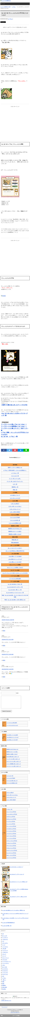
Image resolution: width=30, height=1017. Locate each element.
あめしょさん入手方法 (11, 855)
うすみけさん (5, 939)
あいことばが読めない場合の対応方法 (15, 550)
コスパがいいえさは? (15, 498)
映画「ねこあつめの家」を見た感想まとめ (15, 599)
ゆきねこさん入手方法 (11, 819)
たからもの (4, 959)
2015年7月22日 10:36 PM (8, 619)
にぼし (3, 965)
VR (3, 933)
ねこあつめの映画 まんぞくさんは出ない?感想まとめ (13, 910)
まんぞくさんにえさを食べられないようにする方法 (15, 573)
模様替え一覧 (15, 487)
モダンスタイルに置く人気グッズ (14, 761)
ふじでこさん (5, 972)
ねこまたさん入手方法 (11, 852)
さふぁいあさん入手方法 (12, 814)
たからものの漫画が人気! (15, 523)
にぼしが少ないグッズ (15, 509)
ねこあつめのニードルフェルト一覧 (15, 592)
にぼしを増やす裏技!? (15, 512)
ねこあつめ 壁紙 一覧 (6, 925)
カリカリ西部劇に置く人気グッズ (14, 763)
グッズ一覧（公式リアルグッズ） (15, 481)
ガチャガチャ (5, 943)
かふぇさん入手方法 (11, 823)
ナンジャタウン (5, 963)
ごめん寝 (4, 948)
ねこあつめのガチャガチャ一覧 (15, 587)
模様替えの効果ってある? (15, 534)
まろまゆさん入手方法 (11, 828)
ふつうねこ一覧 (15, 473)
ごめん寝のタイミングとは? (15, 559)
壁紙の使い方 (15, 539)
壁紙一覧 (15, 489)
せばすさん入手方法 (11, 816)
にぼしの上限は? (15, 503)
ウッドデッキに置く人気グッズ (13, 759)
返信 (4, 630)
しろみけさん (5, 952)
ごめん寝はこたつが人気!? (15, 562)
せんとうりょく (5, 957)
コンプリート (5, 950)
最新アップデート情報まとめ (15, 467)
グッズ (3, 944)
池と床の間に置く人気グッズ (13, 756)
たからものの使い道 (15, 520)
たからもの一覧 (15, 475)
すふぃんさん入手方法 (11, 826)
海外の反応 (4, 987)
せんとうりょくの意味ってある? (15, 567)
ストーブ (4, 955)
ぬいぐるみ (4, 966)
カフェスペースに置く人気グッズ (14, 766)
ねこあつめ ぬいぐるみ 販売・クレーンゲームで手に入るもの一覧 (15, 918)
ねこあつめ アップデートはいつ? (17, 874)
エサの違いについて (15, 495)
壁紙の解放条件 (15, 542)
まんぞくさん (5, 974)
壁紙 (3, 981)
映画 (3, 983)
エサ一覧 (15, 484)
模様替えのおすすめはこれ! (15, 528)
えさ (3, 941)
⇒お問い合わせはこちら (6, 1000)
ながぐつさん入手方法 (11, 835)
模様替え (4, 985)
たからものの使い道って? (12, 780)
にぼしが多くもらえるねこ (15, 506)
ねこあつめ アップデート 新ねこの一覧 (18, 896)
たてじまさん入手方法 (11, 831)
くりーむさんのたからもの (12, 725)
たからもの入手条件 (15, 517)
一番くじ (4, 979)
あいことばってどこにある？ (15, 548)
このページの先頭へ (16, 1015)
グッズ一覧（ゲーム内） (15, 478)
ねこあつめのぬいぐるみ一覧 (15, 584)
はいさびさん (5, 968)
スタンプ (4, 954)
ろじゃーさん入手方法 (11, 811)
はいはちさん (5, 970)
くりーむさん (5, 946)
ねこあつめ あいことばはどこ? (16, 866)
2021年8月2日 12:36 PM (7, 669)
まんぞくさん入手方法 (11, 857)
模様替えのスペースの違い (15, 531)
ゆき (3, 976)
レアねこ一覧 (9, 809)
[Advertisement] (15, 122)
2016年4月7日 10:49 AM (7, 654)
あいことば (4, 935)
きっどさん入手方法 (11, 821)
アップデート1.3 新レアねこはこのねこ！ (14, 424)
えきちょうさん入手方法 (12, 840)
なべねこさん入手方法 (11, 843)
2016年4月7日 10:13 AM (7, 639)
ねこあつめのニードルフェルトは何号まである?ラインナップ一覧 (15, 914)
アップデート (5, 937)
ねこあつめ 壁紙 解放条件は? (8, 922)
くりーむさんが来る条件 (15, 578)
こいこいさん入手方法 (11, 838)
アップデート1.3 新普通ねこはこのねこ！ (14, 426)
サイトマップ (4, 1007)
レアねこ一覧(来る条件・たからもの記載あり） (15, 470)
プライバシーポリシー (15, 1012)
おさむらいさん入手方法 (12, 850)
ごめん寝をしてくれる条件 (15, 556)
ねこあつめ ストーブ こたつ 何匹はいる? (18, 881)
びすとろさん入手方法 (11, 845)
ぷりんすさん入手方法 (11, 833)
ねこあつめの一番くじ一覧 (15, 589)
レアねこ (10, 18)
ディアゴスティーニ (6, 961)
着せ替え (4, 989)
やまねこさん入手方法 (11, 848)
